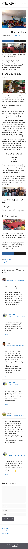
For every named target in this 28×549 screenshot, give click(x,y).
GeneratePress (14, 546)
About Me (5, 528)
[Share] (8, 41)
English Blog (7, 259)
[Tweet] (20, 41)
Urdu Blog (5, 531)
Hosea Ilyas (11, 314)
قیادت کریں (7, 262)
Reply (6, 308)
